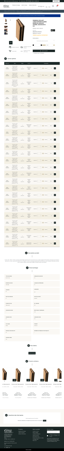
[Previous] (4, 381)
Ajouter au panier (45, 50)
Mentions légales (28, 449)
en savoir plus (16, 1)
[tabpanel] (32, 385)
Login (45, 420)
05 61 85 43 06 (23, 1)
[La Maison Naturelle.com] (7, 6)
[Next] (59, 380)
